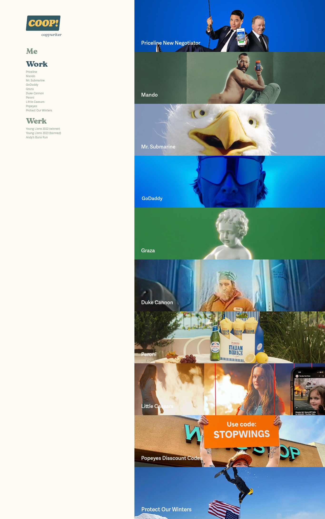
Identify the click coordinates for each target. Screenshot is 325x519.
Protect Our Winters (39, 110)
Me (31, 51)
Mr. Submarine (35, 80)
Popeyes (31, 106)
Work (37, 64)
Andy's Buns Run (37, 137)
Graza (30, 89)
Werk (36, 121)
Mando (30, 76)
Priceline (31, 72)
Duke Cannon (35, 93)
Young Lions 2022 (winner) (43, 129)
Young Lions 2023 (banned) (43, 133)
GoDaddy (32, 85)
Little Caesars (35, 102)
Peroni (30, 98)
